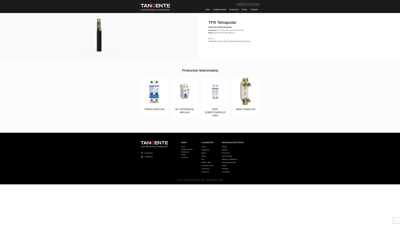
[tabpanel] (99, 35)
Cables (220, 41)
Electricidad (228, 41)
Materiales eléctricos (242, 41)
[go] (257, 4)
